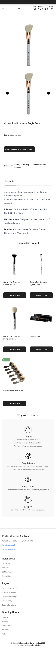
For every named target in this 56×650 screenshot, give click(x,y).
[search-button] (19, 8)
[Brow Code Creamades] (14, 372)
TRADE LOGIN (14, 295)
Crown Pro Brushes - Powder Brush (12, 337)
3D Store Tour (7, 572)
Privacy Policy (7, 601)
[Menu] (3, 8)
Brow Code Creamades (13, 390)
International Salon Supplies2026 (32, 643)
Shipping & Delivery (9, 592)
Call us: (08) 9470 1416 (10, 549)
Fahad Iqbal (36, 645)
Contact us (6, 563)
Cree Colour (35, 336)
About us (5, 568)
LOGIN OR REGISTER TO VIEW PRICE (19, 149)
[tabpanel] (28, 212)
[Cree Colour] (41, 318)
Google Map (6, 576)
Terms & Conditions (9, 605)
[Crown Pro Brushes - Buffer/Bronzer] (14, 264)
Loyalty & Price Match (9, 588)
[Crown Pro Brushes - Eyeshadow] (41, 264)
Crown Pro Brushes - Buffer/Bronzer (12, 283)
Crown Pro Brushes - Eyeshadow (39, 283)
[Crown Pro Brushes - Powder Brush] (14, 318)
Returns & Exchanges (9, 596)
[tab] (10, 182)
